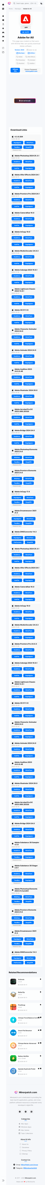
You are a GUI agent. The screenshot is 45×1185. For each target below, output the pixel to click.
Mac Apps (24, 1124)
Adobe (20, 57)
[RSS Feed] (31, 1112)
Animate (32, 60)
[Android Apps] (3, 28)
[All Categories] (3, 52)
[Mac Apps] (3, 16)
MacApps (18, 9)
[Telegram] (20, 1112)
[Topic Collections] (3, 9)
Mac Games (25, 1130)
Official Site (15, 70)
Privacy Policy (27, 1150)
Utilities (32, 53)
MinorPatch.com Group (29, 1165)
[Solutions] (3, 48)
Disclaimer (25, 1147)
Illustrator (21, 63)
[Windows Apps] (3, 20)
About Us (25, 1144)
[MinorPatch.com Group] (26, 1112)
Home (11, 9)
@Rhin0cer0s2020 (30, 1168)
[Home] (3, 5)
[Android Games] (3, 41)
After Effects (31, 57)
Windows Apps (26, 1127)
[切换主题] (41, 3)
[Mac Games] (3, 32)
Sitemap (25, 1154)
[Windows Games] (3, 37)
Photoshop (21, 60)
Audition (32, 63)
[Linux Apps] (3, 24)
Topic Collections (27, 1133)
